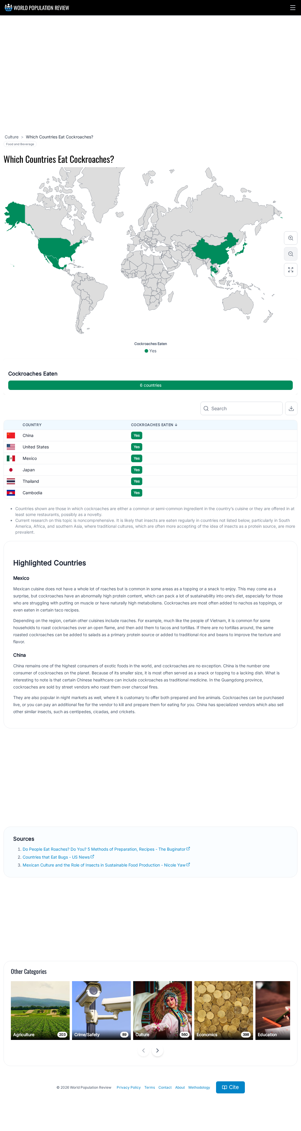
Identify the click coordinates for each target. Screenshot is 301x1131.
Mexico (30, 458)
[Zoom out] (290, 254)
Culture (12, 136)
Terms (149, 1087)
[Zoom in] (290, 238)
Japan (29, 469)
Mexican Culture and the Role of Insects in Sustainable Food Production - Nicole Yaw (104, 864)
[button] (293, 7)
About (180, 1087)
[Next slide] (157, 1050)
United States (36, 446)
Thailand (31, 481)
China (28, 435)
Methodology (199, 1087)
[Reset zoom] (290, 270)
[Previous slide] (143, 1050)
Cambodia (32, 492)
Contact (165, 1087)
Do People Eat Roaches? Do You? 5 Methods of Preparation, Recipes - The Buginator (104, 849)
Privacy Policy (129, 1087)
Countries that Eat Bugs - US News (56, 856)
